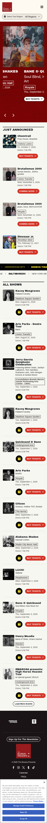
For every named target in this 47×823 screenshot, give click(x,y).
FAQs (23, 777)
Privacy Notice (38, 801)
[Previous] (5, 115)
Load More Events (23, 704)
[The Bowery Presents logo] (7, 7)
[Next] (13, 115)
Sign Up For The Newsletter (23, 739)
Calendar (23, 773)
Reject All (23, 812)
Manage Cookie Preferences (23, 806)
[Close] (44, 782)
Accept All (23, 819)
